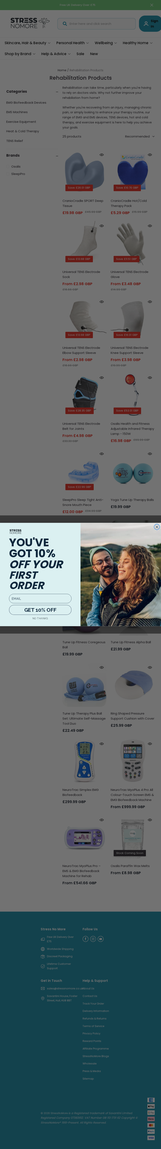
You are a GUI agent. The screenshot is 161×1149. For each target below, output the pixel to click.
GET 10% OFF (40, 610)
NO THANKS (40, 618)
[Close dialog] (157, 527)
